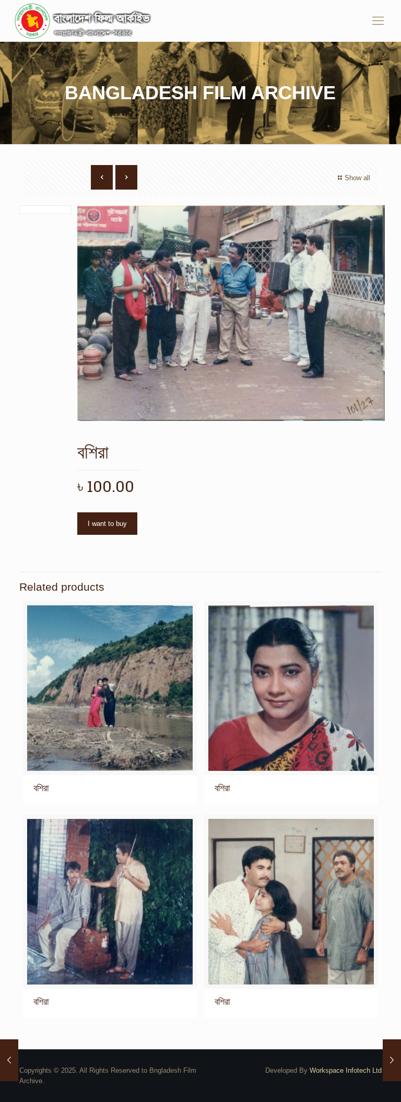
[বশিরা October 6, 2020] (9, 1060)
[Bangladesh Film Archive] (85, 21)
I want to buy (107, 523)
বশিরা (41, 788)
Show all (357, 178)
